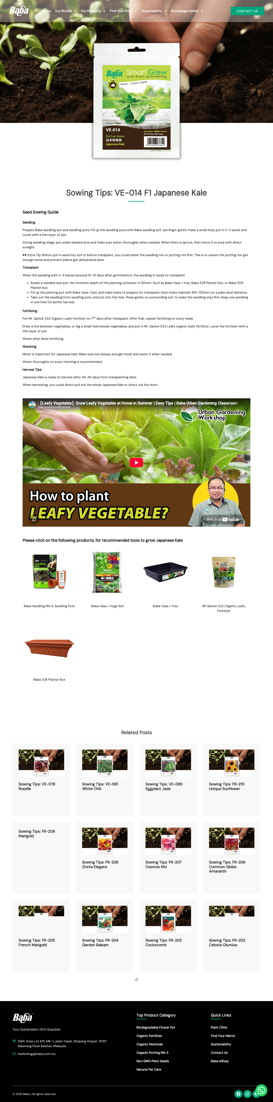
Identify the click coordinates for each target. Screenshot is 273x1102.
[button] (261, 1090)
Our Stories (63, 11)
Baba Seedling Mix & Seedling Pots (49, 606)
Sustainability (151, 11)
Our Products (91, 11)
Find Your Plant (121, 11)
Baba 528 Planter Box (49, 679)
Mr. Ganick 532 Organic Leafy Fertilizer (57, 318)
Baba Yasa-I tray (177, 283)
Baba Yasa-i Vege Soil (107, 606)
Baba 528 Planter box (207, 283)
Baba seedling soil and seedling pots (62, 230)
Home (46, 11)
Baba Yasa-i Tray (165, 606)
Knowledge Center (184, 11)
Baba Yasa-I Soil (85, 292)
